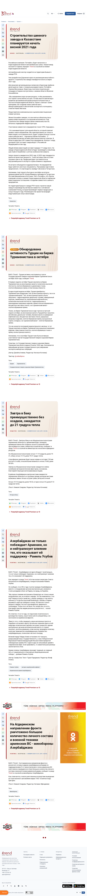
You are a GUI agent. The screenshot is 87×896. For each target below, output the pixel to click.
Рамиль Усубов (14, 667)
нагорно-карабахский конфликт (31, 667)
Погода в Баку (14, 494)
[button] (3, 25)
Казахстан (13, 201)
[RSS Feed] (26, 886)
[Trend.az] (7, 13)
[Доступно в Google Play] (79, 886)
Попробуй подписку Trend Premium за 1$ (25, 218)
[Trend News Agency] (7, 853)
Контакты (42, 859)
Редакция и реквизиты (46, 857)
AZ (80, 892)
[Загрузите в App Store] (67, 886)
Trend (32, 66)
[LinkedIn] (22, 886)
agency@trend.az (6, 874)
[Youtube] (14, 886)
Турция (12, 363)
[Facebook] (7, 886)
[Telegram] (18, 886)
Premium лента (27, 857)
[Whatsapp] (3, 886)
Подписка (58, 854)
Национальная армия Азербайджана (20, 670)
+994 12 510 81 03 (6, 872)
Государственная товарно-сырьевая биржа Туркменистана (27, 367)
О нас (41, 854)
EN (77, 892)
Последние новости (28, 854)
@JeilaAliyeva (19, 356)
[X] (11, 886)
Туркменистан (21, 363)
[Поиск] (48, 13)
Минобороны (13, 791)
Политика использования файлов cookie (76, 870)
